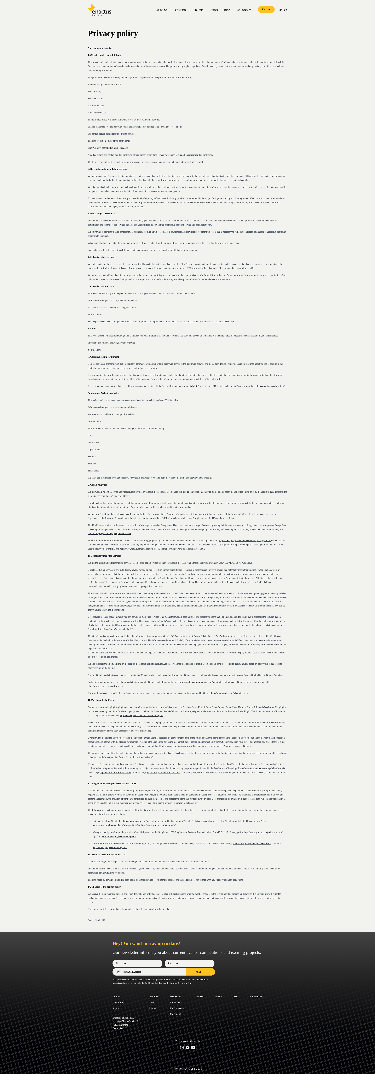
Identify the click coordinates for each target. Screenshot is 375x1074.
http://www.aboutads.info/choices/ (115, 772)
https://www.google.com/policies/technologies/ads (212, 682)
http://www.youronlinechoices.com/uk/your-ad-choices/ (258, 386)
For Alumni (175, 1014)
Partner (152, 1008)
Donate (266, 9)
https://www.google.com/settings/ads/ (158, 825)
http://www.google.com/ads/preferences (138, 548)
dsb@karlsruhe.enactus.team (115, 148)
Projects (198, 9)
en (285, 9)
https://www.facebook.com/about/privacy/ (133, 757)
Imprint (115, 1008)
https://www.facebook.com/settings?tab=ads (258, 768)
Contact (116, 996)
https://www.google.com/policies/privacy (107, 686)
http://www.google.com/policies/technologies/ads (162, 544)
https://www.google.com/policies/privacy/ (112, 825)
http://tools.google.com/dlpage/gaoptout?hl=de (109, 533)
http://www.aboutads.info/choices (190, 386)
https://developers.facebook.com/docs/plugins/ (141, 715)
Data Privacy (118, 1002)
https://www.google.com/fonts (137, 821)
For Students (176, 1002)
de (280, 9)
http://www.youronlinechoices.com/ (163, 772)
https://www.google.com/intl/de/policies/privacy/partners (245, 540)
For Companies (177, 1008)
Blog (227, 9)
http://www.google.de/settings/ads (237, 544)
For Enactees (243, 9)
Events (214, 9)
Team (151, 1002)
